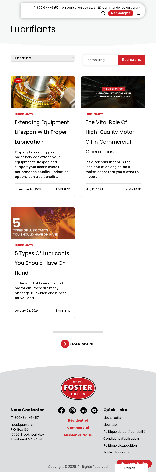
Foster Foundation (117, 452)
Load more (81, 343)
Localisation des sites (80, 7)
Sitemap (110, 424)
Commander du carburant (121, 7)
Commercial (78, 427)
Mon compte (121, 13)
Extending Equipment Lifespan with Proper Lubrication (42, 132)
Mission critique (78, 435)
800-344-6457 (48, 7)
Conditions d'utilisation (121, 438)
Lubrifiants (24, 114)
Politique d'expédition (120, 445)
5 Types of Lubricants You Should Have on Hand (42, 263)
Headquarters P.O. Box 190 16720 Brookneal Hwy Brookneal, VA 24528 (27, 432)
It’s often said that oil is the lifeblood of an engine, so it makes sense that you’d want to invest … (112, 169)
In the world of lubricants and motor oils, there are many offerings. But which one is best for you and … (40, 290)
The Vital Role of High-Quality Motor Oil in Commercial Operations (110, 137)
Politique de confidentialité (124, 431)
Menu (138, 13)
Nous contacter (134, 463)
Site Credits (112, 417)
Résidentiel (78, 420)
